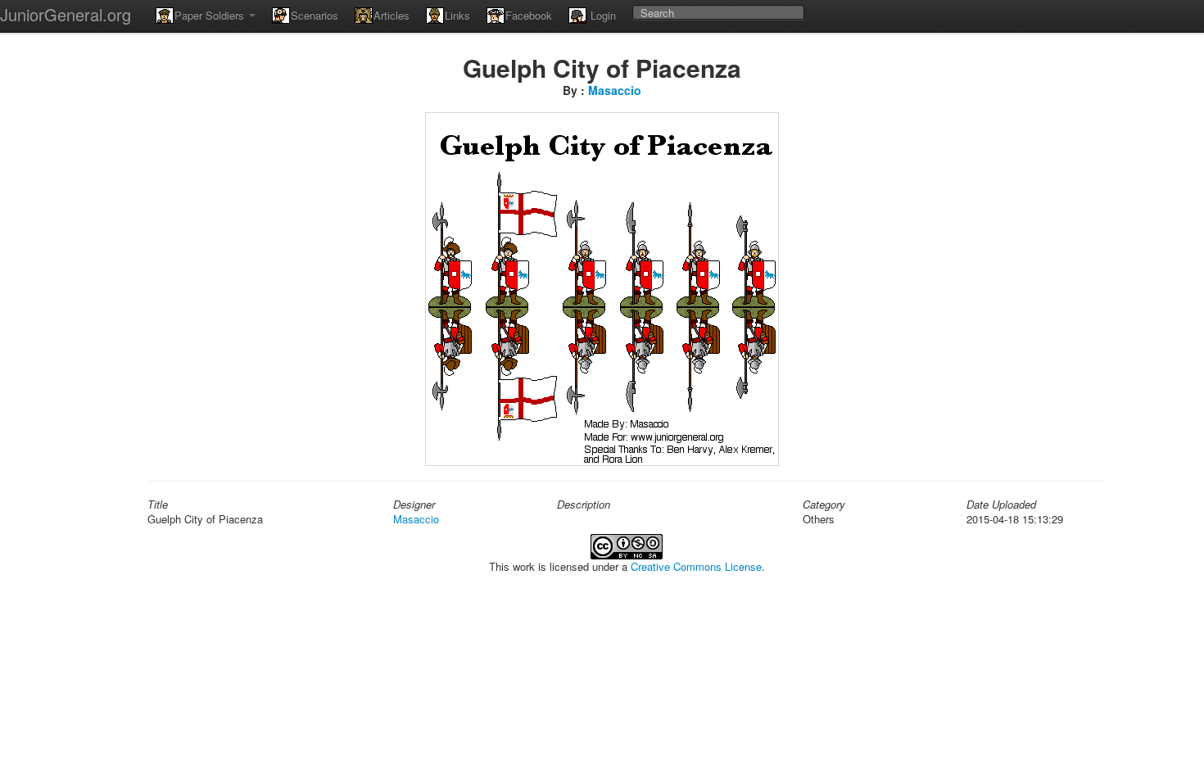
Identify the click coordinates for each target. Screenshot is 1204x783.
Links (457, 15)
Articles (391, 15)
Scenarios (314, 15)
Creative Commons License (696, 566)
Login (601, 15)
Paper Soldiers (210, 15)
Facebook (528, 15)
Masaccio (614, 90)
